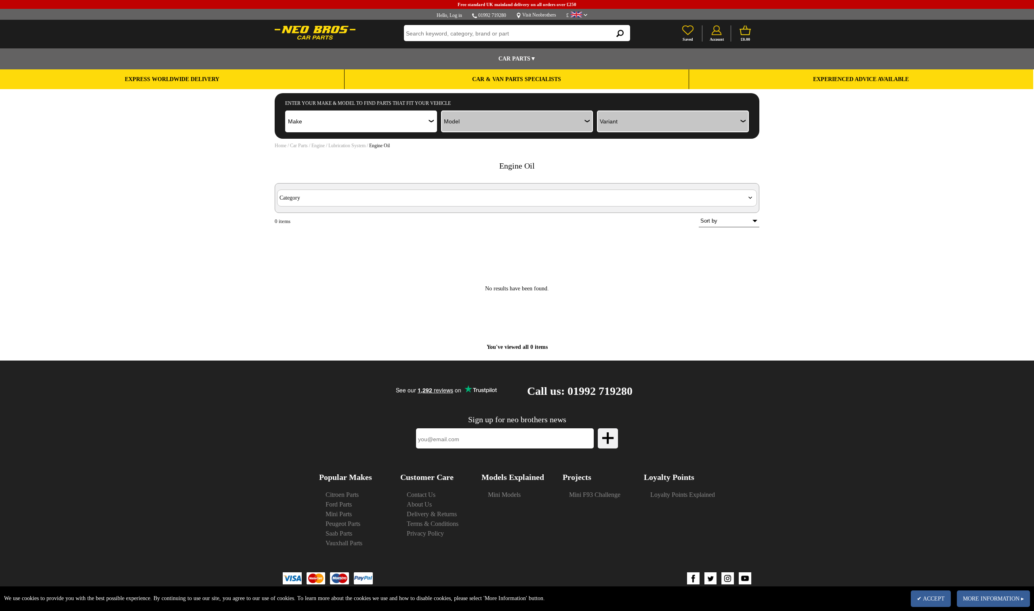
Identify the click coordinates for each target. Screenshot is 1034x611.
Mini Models (504, 494)
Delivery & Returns (432, 514)
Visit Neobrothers (539, 15)
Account (717, 39)
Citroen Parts (342, 494)
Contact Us (421, 494)
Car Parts (299, 145)
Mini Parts (339, 514)
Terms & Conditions (432, 523)
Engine (318, 145)
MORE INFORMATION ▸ (993, 599)
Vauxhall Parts (344, 543)
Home (280, 145)
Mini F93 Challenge (594, 494)
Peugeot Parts (343, 523)
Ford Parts (339, 504)
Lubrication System (347, 145)
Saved (688, 39)
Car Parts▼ (517, 59)
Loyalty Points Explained (682, 494)
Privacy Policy (425, 533)
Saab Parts (339, 533)
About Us (419, 504)
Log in (456, 15)
